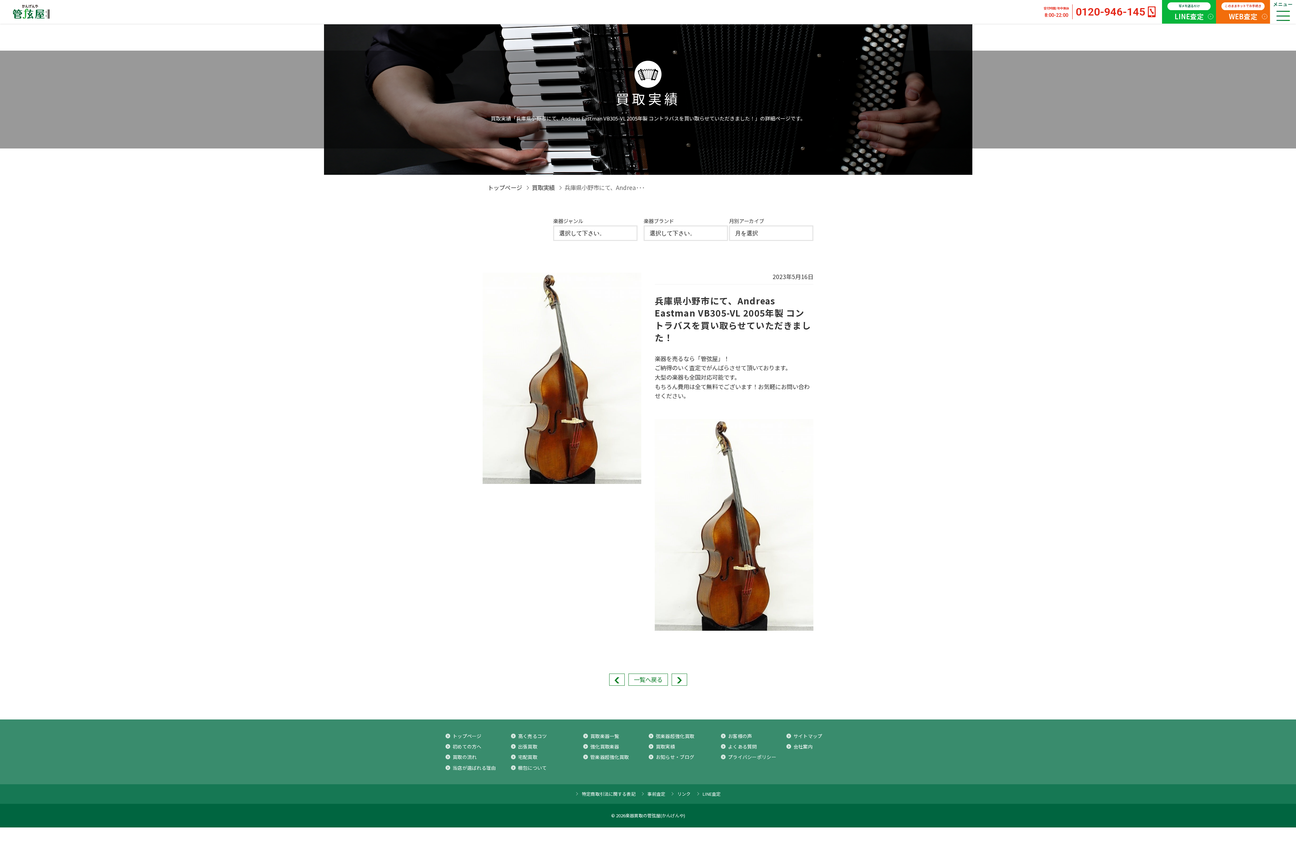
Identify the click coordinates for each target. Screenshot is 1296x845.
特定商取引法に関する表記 (609, 794)
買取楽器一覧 (604, 736)
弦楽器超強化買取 (675, 736)
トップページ (505, 187)
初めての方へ (467, 746)
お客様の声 (740, 736)
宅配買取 (527, 757)
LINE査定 (1189, 12)
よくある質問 (742, 746)
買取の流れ (465, 757)
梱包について (532, 768)
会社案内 (803, 746)
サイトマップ (807, 736)
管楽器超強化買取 (609, 757)
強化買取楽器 (604, 746)
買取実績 (543, 187)
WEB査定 (1243, 12)
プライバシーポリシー (752, 757)
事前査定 (656, 794)
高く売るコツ (532, 736)
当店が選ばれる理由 (474, 768)
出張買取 (527, 746)
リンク (684, 794)
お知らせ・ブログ (675, 757)
